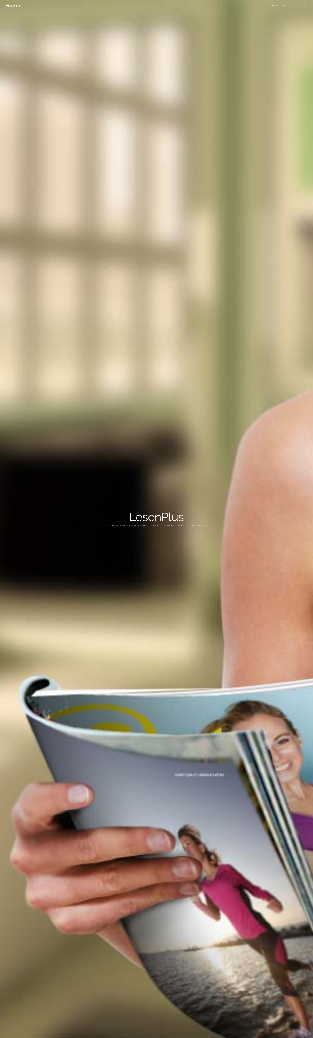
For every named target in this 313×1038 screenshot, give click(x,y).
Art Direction (112, 525)
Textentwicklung (186, 525)
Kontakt (302, 6)
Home (275, 6)
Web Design (202, 525)
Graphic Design (128, 525)
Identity (142, 525)
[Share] (308, 1032)
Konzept (152, 525)
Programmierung (166, 525)
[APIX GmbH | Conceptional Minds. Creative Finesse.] (13, 6)
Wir (292, 6)
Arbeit (284, 6)
